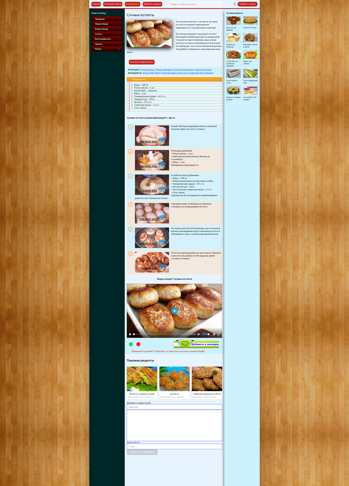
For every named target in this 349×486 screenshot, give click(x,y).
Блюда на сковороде (184, 69)
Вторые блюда (147, 69)
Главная (96, 3)
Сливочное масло (196, 72)
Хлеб (151, 72)
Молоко (209, 72)
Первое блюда (101, 24)
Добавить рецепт (152, 3)
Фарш (145, 72)
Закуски (98, 44)
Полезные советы (112, 3)
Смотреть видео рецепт (142, 61)
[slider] (161, 334)
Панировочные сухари (171, 72)
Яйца (157, 72)
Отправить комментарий (142, 452)
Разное (98, 49)
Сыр (185, 72)
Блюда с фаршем (164, 69)
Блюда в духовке (203, 69)
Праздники (100, 19)
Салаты (98, 34)
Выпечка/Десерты (103, 39)
